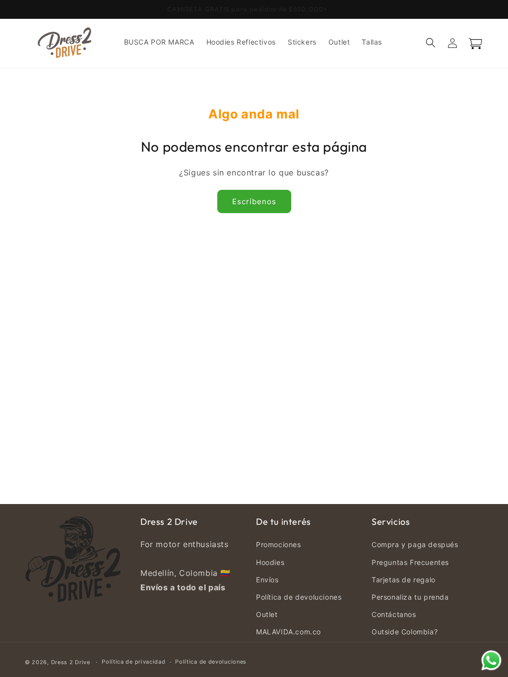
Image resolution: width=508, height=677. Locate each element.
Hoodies (270, 562)
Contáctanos (394, 614)
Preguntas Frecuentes (410, 562)
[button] (431, 43)
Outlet (267, 614)
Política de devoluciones (298, 597)
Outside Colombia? (405, 631)
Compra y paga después (415, 544)
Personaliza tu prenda (410, 597)
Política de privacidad (133, 661)
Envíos (267, 579)
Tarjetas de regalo (404, 579)
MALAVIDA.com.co (288, 631)
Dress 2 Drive (70, 662)
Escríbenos (254, 201)
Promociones (278, 544)
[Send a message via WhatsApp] (491, 660)
